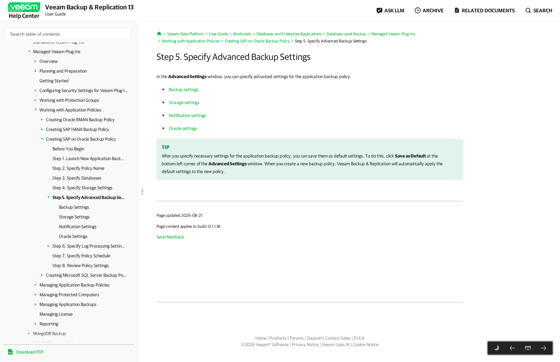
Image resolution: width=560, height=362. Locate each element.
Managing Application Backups (68, 304)
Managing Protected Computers (69, 294)
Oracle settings (183, 128)
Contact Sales (338, 338)
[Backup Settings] (543, 348)
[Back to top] (528, 348)
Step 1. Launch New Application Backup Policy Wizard (88, 158)
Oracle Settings (73, 236)
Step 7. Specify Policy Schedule (81, 255)
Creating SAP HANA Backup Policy (77, 129)
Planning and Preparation (63, 71)
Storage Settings (74, 216)
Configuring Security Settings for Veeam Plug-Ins (84, 90)
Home (260, 338)
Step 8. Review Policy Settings (80, 265)
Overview (49, 61)
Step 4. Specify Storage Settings (82, 187)
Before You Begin (68, 148)
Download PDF (30, 352)
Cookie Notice (366, 344)
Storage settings (184, 102)
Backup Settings (74, 207)
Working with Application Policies (70, 109)
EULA (359, 338)
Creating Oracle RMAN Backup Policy (80, 119)
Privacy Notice (305, 344)
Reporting (49, 323)
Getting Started (54, 80)
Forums (297, 338)
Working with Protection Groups (69, 100)
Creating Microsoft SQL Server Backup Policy (86, 275)
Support (314, 338)
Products (278, 338)
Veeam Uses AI (336, 344)
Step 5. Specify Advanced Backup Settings (88, 197)
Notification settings (187, 115)
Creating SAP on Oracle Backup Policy (81, 139)
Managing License (56, 314)
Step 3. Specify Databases (76, 178)
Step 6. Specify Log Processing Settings (88, 246)
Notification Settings (78, 226)
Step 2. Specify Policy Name (78, 168)
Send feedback (170, 236)
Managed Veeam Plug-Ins (56, 51)
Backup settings (184, 89)
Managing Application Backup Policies (75, 284)
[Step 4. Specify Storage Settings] (512, 348)
